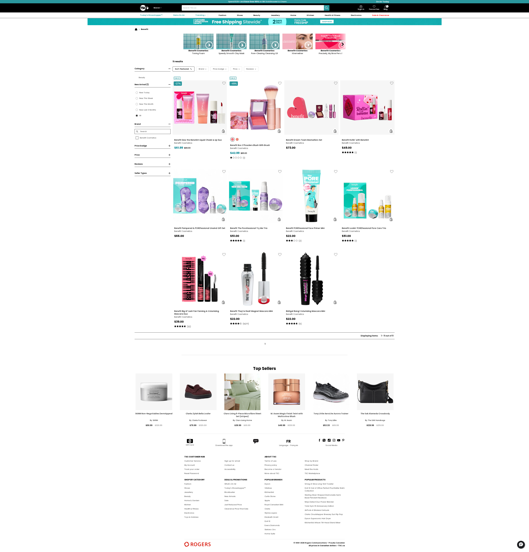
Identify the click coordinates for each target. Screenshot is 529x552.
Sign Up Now (324, 58)
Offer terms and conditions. (317, 74)
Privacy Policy (316, 77)
